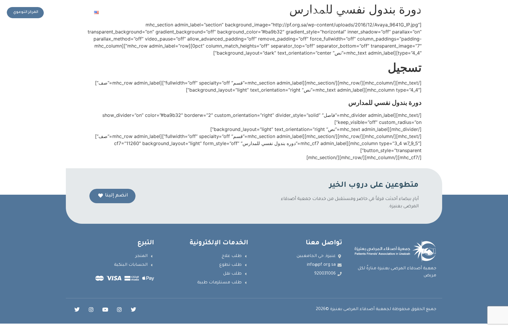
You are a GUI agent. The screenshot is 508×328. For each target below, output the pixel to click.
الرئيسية (342, 13)
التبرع (147, 13)
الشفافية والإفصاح (261, 13)
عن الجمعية (318, 13)
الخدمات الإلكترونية (215, 13)
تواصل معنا (120, 13)
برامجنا (289, 13)
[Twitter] (133, 309)
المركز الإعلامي (175, 13)
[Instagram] (119, 309)
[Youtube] (105, 309)
